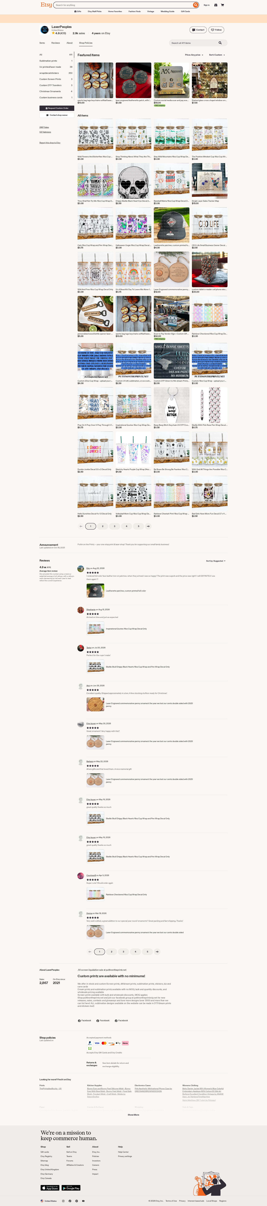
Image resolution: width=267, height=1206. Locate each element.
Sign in (207, 5)
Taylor (89, 647)
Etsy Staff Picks (95, 11)
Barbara (89, 761)
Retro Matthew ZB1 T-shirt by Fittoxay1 (199, 1100)
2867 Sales (44, 127)
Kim (88, 568)
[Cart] (222, 5)
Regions (222, 1201)
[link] (81, 526)
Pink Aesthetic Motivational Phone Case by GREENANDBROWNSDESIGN (153, 1089)
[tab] (56, 55)
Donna (89, 913)
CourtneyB (91, 875)
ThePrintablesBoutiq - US (50, 1088)
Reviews (55, 43)
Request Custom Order (58, 108)
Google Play (71, 1188)
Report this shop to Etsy (49, 143)
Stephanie (90, 609)
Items (42, 43)
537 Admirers (45, 132)
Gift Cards (185, 11)
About (69, 43)
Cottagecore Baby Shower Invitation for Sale (58, 1110)
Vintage (150, 11)
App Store (50, 1188)
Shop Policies (85, 43)
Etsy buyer (91, 723)
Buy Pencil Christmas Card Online (149, 1110)
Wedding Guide (167, 11)
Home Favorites (115, 11)
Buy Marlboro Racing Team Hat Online (198, 1110)
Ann (88, 685)
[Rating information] (53, 33)
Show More (133, 1114)
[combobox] (122, 5)
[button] (198, 30)
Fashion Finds (135, 11)
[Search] (195, 5)
